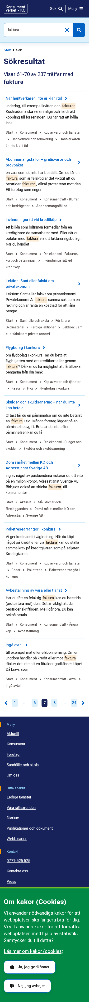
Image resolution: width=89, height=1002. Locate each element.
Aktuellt (13, 733)
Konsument (16, 744)
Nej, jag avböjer (31, 986)
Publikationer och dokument (30, 828)
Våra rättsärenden (21, 807)
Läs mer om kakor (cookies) (33, 951)
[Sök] (79, 30)
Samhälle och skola (23, 765)
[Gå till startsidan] (16, 9)
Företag (13, 754)
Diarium (13, 818)
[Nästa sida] (83, 703)
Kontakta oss (17, 871)
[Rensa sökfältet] (67, 30)
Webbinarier (17, 838)
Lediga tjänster (19, 797)
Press (11, 881)
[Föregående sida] (6, 703)
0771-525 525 (18, 860)
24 (74, 703)
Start (7, 50)
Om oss (13, 775)
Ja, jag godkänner (34, 967)
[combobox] (38, 30)
